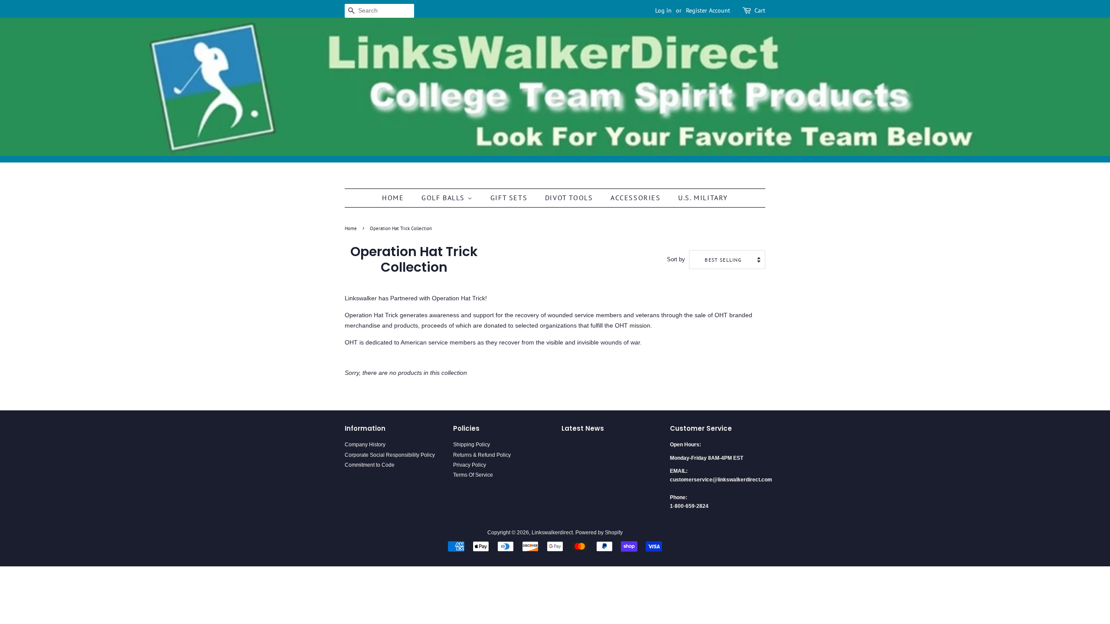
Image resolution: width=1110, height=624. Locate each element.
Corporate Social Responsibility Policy (390, 455)
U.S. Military (703, 197)
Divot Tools (569, 197)
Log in (663, 10)
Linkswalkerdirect (552, 533)
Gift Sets (508, 197)
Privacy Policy (469, 465)
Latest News (583, 428)
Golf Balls (444, 197)
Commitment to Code (370, 465)
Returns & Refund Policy (482, 455)
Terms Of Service (473, 475)
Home (393, 197)
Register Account (708, 10)
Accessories (635, 197)
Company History (365, 445)
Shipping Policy (471, 445)
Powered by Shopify (599, 533)
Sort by (676, 260)
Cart (759, 10)
